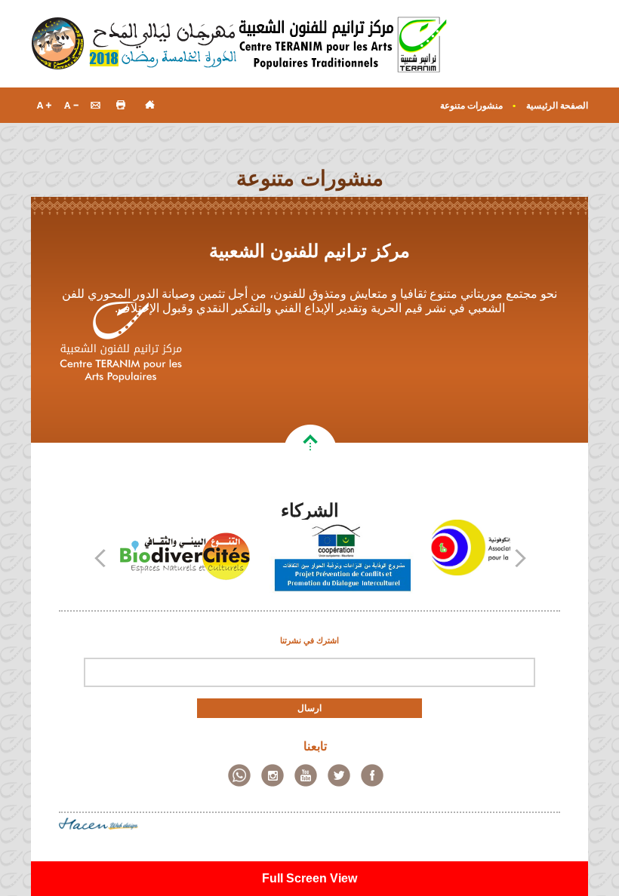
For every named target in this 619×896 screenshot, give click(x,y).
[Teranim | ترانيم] (343, 43)
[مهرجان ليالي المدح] (135, 43)
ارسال (309, 708)
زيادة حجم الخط (44, 104)
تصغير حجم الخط (69, 104)
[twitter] (339, 775)
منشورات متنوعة (471, 105)
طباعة (121, 104)
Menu (571, 54)
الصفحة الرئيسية (557, 105)
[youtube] (305, 775)
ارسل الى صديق (95, 104)
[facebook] (372, 775)
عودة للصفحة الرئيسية (146, 104)
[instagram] (272, 775)
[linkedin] (239, 775)
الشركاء (310, 510)
